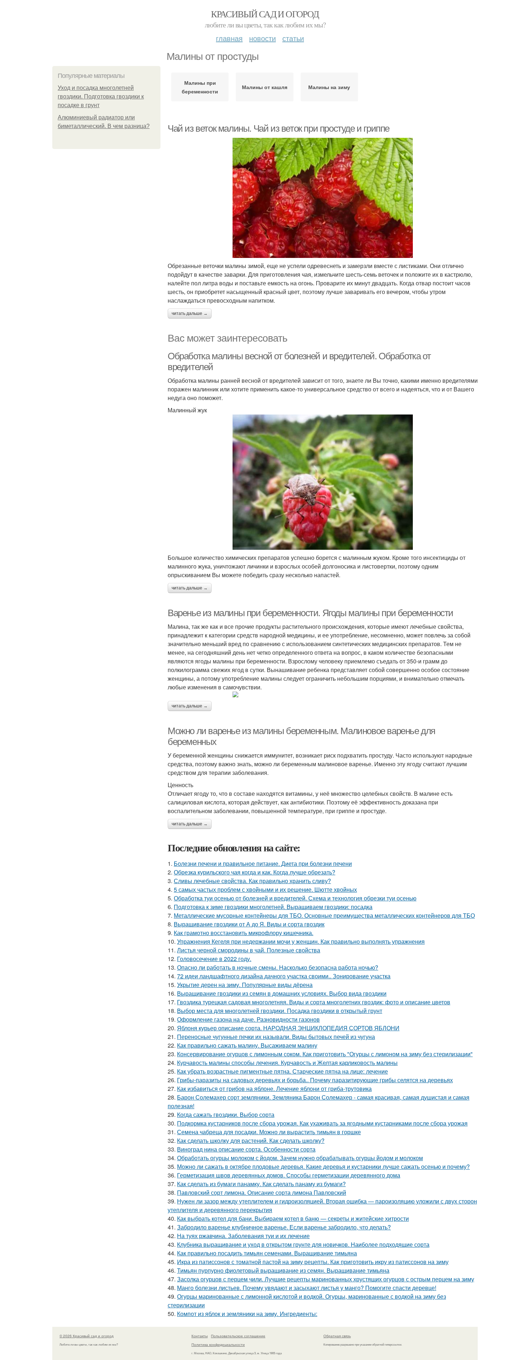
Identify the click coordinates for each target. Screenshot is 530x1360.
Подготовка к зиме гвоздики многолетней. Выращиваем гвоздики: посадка (273, 907)
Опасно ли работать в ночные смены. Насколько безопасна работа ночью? (277, 967)
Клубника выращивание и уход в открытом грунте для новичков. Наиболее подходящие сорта (303, 1244)
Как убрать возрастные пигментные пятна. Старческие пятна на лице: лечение (282, 1071)
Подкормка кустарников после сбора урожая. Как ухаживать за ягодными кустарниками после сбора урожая (322, 1123)
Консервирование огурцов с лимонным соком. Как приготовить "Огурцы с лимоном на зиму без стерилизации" (325, 1054)
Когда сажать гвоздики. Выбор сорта (225, 1114)
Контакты (199, 1335)
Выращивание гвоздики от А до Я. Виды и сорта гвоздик (249, 924)
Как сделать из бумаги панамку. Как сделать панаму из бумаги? (261, 1184)
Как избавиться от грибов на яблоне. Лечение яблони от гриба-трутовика (274, 1088)
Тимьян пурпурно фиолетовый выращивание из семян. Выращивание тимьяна (283, 1270)
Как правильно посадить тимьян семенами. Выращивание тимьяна (267, 1253)
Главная (229, 38)
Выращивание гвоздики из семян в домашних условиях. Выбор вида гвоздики (282, 993)
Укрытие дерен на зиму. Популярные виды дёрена (245, 984)
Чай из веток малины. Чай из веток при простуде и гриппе (278, 128)
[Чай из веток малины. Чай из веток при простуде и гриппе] (323, 198)
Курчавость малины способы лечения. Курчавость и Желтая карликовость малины (287, 1062)
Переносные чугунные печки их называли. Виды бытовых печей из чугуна (276, 1036)
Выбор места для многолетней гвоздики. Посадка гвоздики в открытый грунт (279, 1010)
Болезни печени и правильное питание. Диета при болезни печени (263, 863)
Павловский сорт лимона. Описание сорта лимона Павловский (261, 1192)
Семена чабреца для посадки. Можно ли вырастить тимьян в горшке (269, 1132)
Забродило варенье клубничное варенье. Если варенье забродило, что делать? (284, 1227)
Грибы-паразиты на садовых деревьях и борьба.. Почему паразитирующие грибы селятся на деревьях (315, 1080)
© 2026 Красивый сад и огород (86, 1335)
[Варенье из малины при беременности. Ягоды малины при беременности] (323, 694)
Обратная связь (337, 1335)
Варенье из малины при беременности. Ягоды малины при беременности (310, 612)
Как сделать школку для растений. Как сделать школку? (250, 1140)
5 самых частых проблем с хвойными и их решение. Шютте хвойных (265, 889)
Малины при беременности (200, 87)
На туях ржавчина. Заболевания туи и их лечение (243, 1236)
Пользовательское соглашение (238, 1335)
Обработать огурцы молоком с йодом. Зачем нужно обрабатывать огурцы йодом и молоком (300, 1158)
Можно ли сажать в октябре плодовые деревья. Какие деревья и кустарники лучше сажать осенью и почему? (323, 1166)
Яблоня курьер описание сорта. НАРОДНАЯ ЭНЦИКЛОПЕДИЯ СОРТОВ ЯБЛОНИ (288, 1028)
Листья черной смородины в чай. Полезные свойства (248, 950)
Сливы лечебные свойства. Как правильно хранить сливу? (252, 881)
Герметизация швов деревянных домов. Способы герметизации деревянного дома (288, 1175)
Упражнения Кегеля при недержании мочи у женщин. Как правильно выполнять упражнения (301, 941)
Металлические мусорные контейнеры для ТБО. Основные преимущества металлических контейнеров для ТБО (324, 915)
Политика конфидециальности (218, 1344)
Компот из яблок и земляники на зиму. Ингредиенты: (247, 1313)
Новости (262, 38)
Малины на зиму (329, 87)
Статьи (293, 38)
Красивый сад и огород (265, 14)
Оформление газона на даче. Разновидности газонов (248, 1019)
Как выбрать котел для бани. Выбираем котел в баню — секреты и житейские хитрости (293, 1218)
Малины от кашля (264, 87)
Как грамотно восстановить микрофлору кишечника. (243, 933)
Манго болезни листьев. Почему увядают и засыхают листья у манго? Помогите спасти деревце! (306, 1288)
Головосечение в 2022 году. (214, 959)
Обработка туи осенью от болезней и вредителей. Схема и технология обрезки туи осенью (295, 898)
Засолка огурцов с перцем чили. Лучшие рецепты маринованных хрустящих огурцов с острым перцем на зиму (325, 1279)
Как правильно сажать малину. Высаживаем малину (247, 1045)
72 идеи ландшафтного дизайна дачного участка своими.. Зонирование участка (283, 976)
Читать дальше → (190, 313)
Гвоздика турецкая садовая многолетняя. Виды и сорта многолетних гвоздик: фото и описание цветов (313, 1002)
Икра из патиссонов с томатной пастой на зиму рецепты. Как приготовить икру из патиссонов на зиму (313, 1262)
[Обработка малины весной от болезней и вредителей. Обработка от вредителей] (323, 482)
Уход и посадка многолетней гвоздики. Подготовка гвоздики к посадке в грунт (101, 96)
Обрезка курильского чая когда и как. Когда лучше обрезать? (254, 872)
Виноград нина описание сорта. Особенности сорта (246, 1149)
